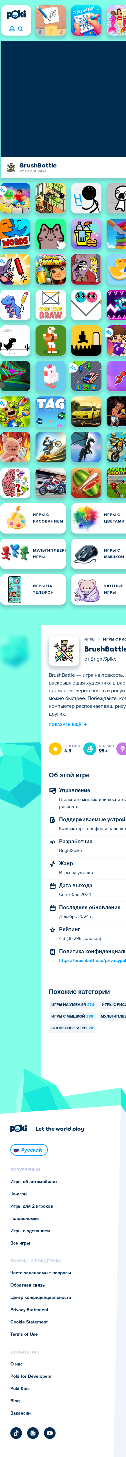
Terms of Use (24, 1334)
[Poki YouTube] (50, 1433)
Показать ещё (65, 724)
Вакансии (20, 1413)
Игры (89, 640)
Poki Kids (20, 1389)
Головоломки (24, 1218)
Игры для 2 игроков (31, 1206)
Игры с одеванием (30, 1231)
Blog (15, 1401)
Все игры (20, 1243)
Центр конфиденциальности (40, 1297)
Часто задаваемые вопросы (40, 1273)
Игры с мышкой (72, 1017)
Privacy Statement (29, 1310)
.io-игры (18, 1194)
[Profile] (12, 29)
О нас (16, 1364)
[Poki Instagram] (33, 1433)
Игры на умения (72, 1005)
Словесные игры (72, 1028)
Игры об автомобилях (34, 1182)
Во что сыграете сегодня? (20, 29)
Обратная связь (27, 1285)
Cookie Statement (29, 1322)
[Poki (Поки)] (16, 14)
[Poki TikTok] (16, 1433)
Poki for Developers (30, 1376)
